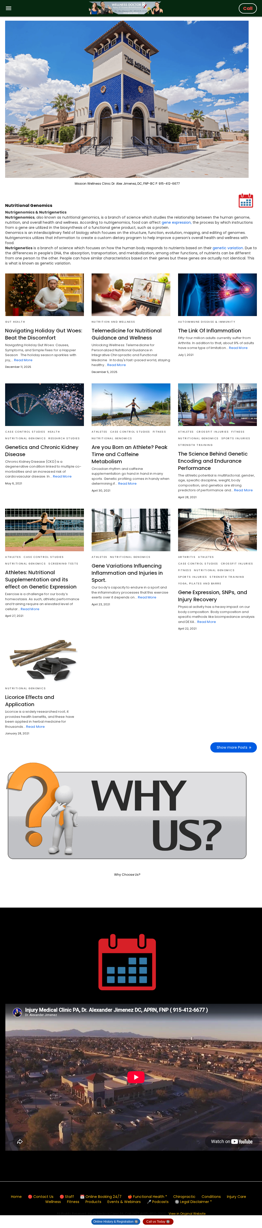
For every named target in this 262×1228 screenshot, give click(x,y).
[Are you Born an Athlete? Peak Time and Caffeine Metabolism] (131, 404)
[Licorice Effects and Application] (44, 661)
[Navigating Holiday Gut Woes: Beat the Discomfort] (44, 294)
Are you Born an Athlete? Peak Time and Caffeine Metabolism (130, 454)
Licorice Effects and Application (29, 701)
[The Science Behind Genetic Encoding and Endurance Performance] (217, 404)
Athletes (99, 432)
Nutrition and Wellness (113, 322)
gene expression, (177, 222)
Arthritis (187, 557)
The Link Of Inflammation (209, 330)
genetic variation (228, 247)
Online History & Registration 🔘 (115, 1221)
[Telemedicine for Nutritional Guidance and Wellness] (131, 294)
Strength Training (195, 445)
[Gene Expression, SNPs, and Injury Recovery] (217, 530)
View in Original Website (187, 1213)
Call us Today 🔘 (158, 1221)
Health (54, 432)
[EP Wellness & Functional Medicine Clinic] (126, 8)
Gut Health (15, 322)
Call (248, 8)
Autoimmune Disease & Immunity (206, 322)
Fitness (159, 432)
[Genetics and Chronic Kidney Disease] (44, 404)
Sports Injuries (235, 438)
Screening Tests (63, 564)
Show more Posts (232, 747)
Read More (23, 360)
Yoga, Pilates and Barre (199, 583)
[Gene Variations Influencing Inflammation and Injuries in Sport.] (131, 530)
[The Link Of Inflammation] (217, 294)
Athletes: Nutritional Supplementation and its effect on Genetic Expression (41, 579)
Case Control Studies (25, 432)
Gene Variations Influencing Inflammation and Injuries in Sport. (127, 573)
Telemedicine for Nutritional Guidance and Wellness (127, 334)
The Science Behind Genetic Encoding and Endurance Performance (213, 461)
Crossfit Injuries (212, 432)
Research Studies (64, 438)
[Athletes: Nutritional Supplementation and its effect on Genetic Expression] (44, 530)
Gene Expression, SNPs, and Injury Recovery (212, 596)
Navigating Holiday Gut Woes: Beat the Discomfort (43, 334)
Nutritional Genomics (25, 438)
